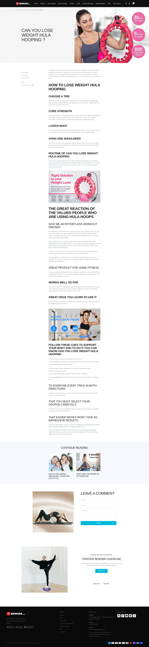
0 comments (27, 78)
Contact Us (63, 631)
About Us (62, 615)
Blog (61, 618)
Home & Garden (51, 3)
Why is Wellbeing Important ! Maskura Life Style (59, 476)
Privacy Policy (63, 620)
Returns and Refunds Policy (66, 623)
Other (109, 3)
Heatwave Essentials (88, 3)
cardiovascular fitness (77, 259)
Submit (98, 523)
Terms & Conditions (65, 626)
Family (78, 3)
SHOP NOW (101, 570)
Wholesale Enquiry (100, 3)
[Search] (126, 3)
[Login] (129, 3)
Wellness (42, 3)
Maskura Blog (22, 9)
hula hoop (73, 130)
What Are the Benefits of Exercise (87, 475)
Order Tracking (117, 3)
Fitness (36, 3)
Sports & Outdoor (62, 3)
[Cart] (132, 3)
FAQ (61, 629)
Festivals (72, 3)
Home (17, 9)
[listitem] (22, 85)
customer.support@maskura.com (97, 629)
